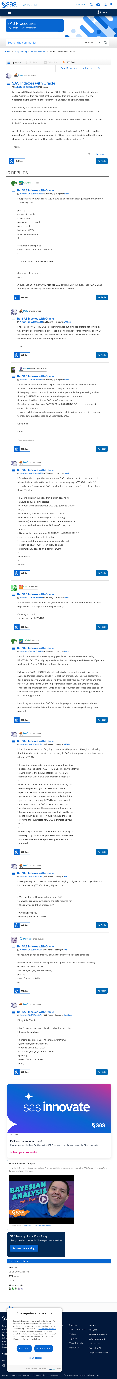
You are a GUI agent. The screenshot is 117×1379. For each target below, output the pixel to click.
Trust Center (54, 1375)
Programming (21, 51)
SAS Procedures (38, 51)
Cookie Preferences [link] (9, 1375)
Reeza (26, 586)
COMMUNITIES (30, 5)
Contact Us (105, 4)
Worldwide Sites (98, 4)
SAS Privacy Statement (47, 1329)
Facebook (3, 1365)
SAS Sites (111, 4)
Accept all (24, 1348)
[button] (9, 84)
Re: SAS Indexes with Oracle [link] (62, 51)
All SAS (79, 4)
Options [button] (15, 62)
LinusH (26, 368)
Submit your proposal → (23, 1152)
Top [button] (13, 1307)
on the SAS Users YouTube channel (37, 1226)
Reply (103, 161)
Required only (43, 1348)
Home (7, 51)
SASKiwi (27, 182)
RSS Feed (71, 62)
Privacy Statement (24, 1375)
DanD (20, 75)
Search (91, 4)
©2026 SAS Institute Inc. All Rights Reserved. (82, 1375)
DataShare (27, 939)
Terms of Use (40, 1375)
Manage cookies (35, 1358)
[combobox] (57, 42)
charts (101, 154)
